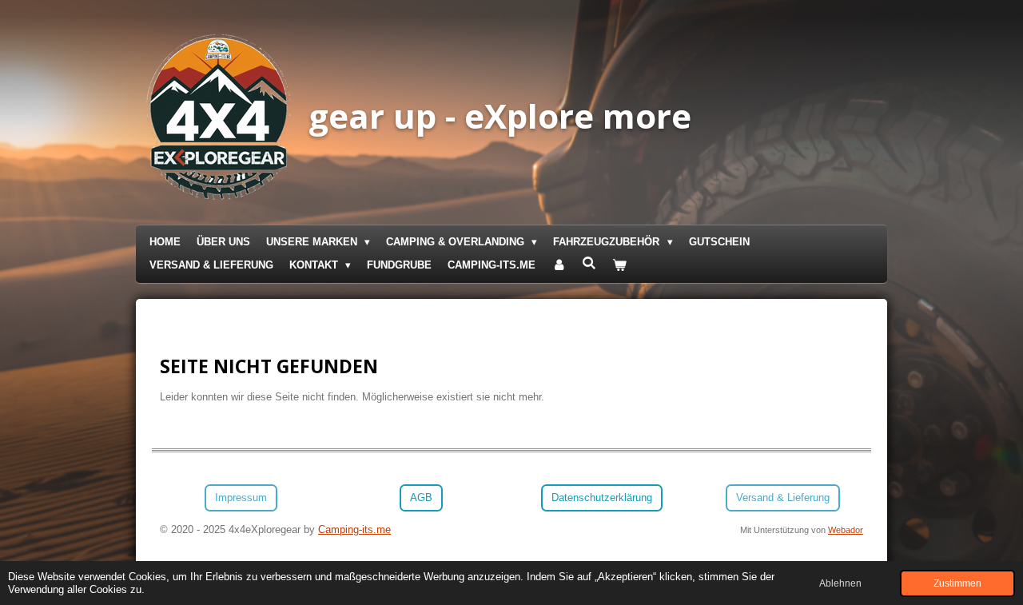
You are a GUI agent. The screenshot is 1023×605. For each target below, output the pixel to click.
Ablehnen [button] (840, 583)
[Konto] (558, 265)
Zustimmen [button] (957, 583)
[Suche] (589, 263)
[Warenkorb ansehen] (620, 265)
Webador (845, 530)
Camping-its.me (354, 529)
